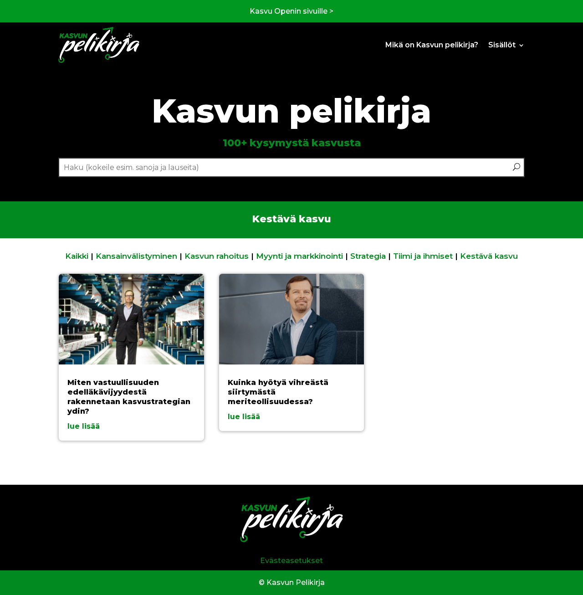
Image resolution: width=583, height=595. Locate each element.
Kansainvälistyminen (136, 256)
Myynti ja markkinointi (299, 256)
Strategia (368, 256)
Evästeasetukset (291, 560)
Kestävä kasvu (489, 256)
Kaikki (76, 256)
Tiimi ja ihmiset (423, 256)
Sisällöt (502, 45)
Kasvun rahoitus (216, 256)
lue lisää (83, 426)
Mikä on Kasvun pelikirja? (431, 45)
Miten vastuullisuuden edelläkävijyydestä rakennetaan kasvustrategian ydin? (128, 396)
